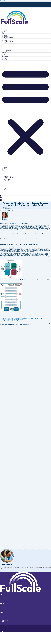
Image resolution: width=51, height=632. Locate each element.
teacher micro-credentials (28, 247)
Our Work (3, 33)
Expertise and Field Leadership (8, 37)
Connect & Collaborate (5, 56)
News (4, 55)
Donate (5, 32)
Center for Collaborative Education (16, 223)
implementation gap (24, 238)
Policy (6, 51)
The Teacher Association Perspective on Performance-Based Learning (12, 319)
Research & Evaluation (8, 50)
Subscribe (5, 59)
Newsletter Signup (4, 606)
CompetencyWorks (5, 201)
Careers (3, 598)
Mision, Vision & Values (5, 599)
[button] (25, 112)
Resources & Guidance (5, 38)
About (2, 26)
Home (1, 201)
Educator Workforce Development (7, 208)
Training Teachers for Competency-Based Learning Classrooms (11, 320)
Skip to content (2, 0)
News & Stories (4, 52)
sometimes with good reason (39, 238)
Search (1, 197)
